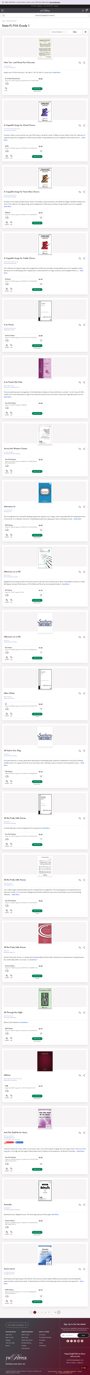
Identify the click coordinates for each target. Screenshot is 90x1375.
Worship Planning (26, 1343)
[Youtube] (78, 1341)
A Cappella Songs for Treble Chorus (19, 258)
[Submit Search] (4, 15)
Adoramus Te (9, 506)
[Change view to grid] (85, 32)
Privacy (60, 1371)
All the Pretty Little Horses (15, 818)
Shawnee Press (8, 511)
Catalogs (24, 1345)
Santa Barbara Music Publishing (12, 453)
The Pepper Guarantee (45, 1337)
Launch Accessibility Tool (65, 1372)
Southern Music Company (10, 642)
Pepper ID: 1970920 (10, 281)
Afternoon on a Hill (12, 571)
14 (55, 1312)
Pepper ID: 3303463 (10, 902)
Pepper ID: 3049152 (10, 773)
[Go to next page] (58, 1312)
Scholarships (42, 1345)
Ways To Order (10, 1337)
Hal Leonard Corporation (10, 130)
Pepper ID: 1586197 (10, 1030)
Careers (41, 1343)
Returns (8, 1345)
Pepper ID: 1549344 (10, 337)
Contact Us (39, 6)
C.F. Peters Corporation (10, 67)
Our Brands (42, 1340)
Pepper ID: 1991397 (10, 592)
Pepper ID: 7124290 (10, 80)
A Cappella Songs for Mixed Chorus (19, 125)
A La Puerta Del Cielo (13, 382)
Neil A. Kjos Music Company (11, 577)
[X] (71, 1341)
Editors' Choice (25, 1334)
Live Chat (56, 6)
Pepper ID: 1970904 (10, 148)
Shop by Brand (25, 1348)
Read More (56, 72)
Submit (83, 1335)
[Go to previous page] (31, 1312)
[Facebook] (68, 1341)
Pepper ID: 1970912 (10, 214)
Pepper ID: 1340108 (10, 836)
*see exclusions (54, 2)
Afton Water (9, 693)
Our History (42, 1334)
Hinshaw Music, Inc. (9, 885)
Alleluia (7, 1075)
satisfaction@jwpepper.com (75, 1360)
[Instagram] (75, 1341)
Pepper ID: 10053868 (10, 1222)
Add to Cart (37, 88)
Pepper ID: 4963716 (10, 1088)
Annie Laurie (9, 1268)
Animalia (8, 1204)
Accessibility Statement (70, 1371)
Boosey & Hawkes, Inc (9, 952)
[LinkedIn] (82, 1341)
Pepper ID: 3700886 (10, 649)
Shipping (8, 1340)
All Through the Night (13, 1012)
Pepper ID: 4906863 (10, 706)
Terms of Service (52, 1371)
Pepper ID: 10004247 (10, 405)
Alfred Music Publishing (10, 823)
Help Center (9, 1334)
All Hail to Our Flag (12, 750)
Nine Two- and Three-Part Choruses (19, 62)
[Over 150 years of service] (17, 1325)
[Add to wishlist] (80, 63)
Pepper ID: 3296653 (10, 461)
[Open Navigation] (2, 10)
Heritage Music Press (9, 1137)
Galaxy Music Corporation (10, 1080)
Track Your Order (10, 1343)
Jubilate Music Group (9, 330)
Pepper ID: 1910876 (10, 1292)
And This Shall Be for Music (15, 1132)
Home (3, 21)
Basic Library (25, 1337)
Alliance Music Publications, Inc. (12, 387)
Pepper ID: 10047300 (10, 1159)
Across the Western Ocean (15, 448)
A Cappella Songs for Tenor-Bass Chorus (21, 191)
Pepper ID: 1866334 (10, 527)
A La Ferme (9, 324)
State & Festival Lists (27, 1340)
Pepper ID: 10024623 (10, 968)
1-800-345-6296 (75, 1356)
